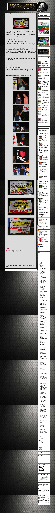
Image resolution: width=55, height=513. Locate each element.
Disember (41, 256)
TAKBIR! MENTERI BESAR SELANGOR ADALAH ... (43, 380)
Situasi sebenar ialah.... (45, 185)
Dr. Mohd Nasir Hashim (27, 44)
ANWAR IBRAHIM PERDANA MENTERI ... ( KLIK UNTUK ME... (43, 405)
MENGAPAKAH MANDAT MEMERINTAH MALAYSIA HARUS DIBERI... (43, 416)
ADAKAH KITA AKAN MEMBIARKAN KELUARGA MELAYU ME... (43, 292)
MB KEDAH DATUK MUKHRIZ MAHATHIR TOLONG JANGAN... (43, 271)
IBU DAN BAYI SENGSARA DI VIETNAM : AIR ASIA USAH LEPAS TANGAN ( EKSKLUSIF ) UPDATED (45, 82)
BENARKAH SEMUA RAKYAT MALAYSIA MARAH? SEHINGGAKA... (43, 392)
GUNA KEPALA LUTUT (43, 412)
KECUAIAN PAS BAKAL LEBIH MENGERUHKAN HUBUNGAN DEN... (43, 421)
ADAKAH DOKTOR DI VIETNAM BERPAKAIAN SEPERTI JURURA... (43, 321)
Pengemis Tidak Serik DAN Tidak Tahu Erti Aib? (45, 118)
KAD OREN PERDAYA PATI (43, 347)
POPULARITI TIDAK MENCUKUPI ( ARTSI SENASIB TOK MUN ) (43, 400)
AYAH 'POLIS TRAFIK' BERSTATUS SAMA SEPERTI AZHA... (42, 289)
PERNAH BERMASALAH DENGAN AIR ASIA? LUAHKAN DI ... (43, 297)
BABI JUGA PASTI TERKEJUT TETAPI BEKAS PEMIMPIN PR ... (43, 438)
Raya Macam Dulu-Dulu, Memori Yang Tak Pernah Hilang (45, 144)
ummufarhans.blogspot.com (43, 237)
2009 (40, 448)
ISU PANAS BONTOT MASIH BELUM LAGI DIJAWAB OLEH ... (43, 394)
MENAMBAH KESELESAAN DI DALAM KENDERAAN (43, 358)
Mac (40, 441)
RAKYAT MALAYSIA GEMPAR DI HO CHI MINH (43, 343)
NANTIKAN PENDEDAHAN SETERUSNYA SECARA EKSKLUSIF (43, 310)
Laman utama (21, 269)
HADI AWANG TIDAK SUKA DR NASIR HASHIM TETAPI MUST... (43, 430)
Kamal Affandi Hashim (42, 225)
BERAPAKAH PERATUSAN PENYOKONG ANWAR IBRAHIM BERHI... (43, 363)
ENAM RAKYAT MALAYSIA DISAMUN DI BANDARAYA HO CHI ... (43, 336)
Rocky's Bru (41, 129)
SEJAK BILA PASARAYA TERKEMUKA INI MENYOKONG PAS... (43, 427)
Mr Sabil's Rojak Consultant (43, 230)
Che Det (40, 248)
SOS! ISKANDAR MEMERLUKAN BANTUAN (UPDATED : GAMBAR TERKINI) (45, 76)
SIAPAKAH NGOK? (42, 410)
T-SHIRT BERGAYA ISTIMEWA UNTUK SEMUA (42, 276)
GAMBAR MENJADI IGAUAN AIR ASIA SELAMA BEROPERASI (43, 315)
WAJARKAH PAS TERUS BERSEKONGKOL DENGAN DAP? (43, 389)
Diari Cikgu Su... (41, 244)
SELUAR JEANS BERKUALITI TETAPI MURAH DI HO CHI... (43, 334)
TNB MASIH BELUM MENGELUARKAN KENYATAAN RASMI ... (43, 273)
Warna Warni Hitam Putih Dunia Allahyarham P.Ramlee (45, 232)
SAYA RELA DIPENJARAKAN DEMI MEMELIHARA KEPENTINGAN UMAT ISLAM (45, 69)
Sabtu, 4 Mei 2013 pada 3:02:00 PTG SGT (17, 250)
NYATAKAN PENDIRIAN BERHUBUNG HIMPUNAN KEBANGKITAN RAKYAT (45, 95)
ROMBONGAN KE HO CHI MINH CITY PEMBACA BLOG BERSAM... (43, 331)
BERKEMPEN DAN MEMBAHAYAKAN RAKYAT (43, 422)
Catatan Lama (33, 269)
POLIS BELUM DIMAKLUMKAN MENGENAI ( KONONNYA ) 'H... (43, 397)
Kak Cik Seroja (41, 155)
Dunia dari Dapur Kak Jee (42, 135)
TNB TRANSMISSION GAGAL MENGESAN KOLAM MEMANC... (43, 281)
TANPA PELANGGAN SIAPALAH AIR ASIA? (43, 317)
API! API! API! (41, 386)
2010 (40, 447)
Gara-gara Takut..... (44, 162)
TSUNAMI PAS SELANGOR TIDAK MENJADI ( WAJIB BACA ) (43, 378)
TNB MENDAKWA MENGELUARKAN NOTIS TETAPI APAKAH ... (43, 266)
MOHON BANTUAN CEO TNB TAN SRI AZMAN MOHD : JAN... (43, 278)
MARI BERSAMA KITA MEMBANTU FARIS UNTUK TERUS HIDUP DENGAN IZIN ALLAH (45, 88)
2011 (40, 446)
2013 (40, 255)
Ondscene (40, 149)
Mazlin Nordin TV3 (41, 198)
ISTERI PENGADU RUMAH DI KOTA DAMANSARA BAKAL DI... (43, 287)
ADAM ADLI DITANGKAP (43, 329)
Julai (40, 262)
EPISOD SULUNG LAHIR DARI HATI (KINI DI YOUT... (43, 283)
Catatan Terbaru (8, 269)
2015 (40, 253)
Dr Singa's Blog (41, 246)
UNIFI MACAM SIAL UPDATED (44, 107)
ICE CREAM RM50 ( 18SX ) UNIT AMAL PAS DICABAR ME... (43, 357)
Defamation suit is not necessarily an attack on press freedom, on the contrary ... (43, 131)
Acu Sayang (41, 161)
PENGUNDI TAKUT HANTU (43, 387)
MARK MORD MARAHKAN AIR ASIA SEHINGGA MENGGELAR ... (43, 268)
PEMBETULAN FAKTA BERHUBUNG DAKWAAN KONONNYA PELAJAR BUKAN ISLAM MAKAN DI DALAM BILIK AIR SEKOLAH (45, 62)
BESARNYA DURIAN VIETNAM (42, 344)
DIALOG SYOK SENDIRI (43, 431)
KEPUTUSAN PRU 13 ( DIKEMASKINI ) (43, 406)
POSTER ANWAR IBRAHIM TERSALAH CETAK (43, 385)
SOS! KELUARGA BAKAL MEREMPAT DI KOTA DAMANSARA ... (43, 294)
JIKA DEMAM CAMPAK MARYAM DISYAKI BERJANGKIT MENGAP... (43, 313)
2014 (40, 254)
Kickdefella (40, 211)
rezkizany (9, 250)
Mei (40, 264)
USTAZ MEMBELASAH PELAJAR (43, 436)
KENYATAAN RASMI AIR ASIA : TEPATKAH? (43, 318)
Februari (41, 442)
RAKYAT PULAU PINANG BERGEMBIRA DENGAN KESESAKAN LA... (43, 354)
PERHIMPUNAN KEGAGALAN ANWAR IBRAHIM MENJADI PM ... (43, 376)
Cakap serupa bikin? (41, 180)
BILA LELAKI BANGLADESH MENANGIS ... (43, 352)
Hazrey (40, 191)
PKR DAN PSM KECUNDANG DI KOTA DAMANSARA (43, 402)
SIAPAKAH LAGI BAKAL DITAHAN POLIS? (43, 303)
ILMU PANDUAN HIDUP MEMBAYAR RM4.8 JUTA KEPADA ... (43, 365)
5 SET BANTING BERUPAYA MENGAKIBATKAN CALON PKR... (43, 418)
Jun (40, 263)
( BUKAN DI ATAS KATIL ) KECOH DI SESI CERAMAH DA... (43, 425)
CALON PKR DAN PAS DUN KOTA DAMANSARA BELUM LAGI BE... (43, 433)
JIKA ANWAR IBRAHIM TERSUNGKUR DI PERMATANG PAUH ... (43, 409)
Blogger (33, 511)
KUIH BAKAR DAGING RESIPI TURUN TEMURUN (45, 137)
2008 (40, 449)
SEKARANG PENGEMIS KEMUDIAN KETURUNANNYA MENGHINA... (43, 369)
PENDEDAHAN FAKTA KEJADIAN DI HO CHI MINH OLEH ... (43, 305)
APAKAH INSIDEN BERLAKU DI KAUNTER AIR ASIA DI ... (43, 301)
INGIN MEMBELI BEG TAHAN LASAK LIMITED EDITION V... (43, 341)
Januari (41, 443)
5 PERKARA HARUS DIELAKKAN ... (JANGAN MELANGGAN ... (43, 338)
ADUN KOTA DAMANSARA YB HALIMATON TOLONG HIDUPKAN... (43, 373)
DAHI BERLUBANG (42, 295)
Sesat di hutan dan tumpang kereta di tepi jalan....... (45, 200)
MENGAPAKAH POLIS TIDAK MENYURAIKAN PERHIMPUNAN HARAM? (43, 349)
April (40, 440)
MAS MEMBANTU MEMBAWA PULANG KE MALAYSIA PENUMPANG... (43, 325)
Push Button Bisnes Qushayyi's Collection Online (44, 220)
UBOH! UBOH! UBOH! (42, 350)
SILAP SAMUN (42, 299)
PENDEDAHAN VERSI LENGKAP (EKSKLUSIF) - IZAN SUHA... (43, 308)
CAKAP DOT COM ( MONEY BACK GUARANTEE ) (43, 383)
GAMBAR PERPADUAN (43, 411)
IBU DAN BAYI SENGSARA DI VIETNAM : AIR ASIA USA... (43, 328)
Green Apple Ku (41, 142)
